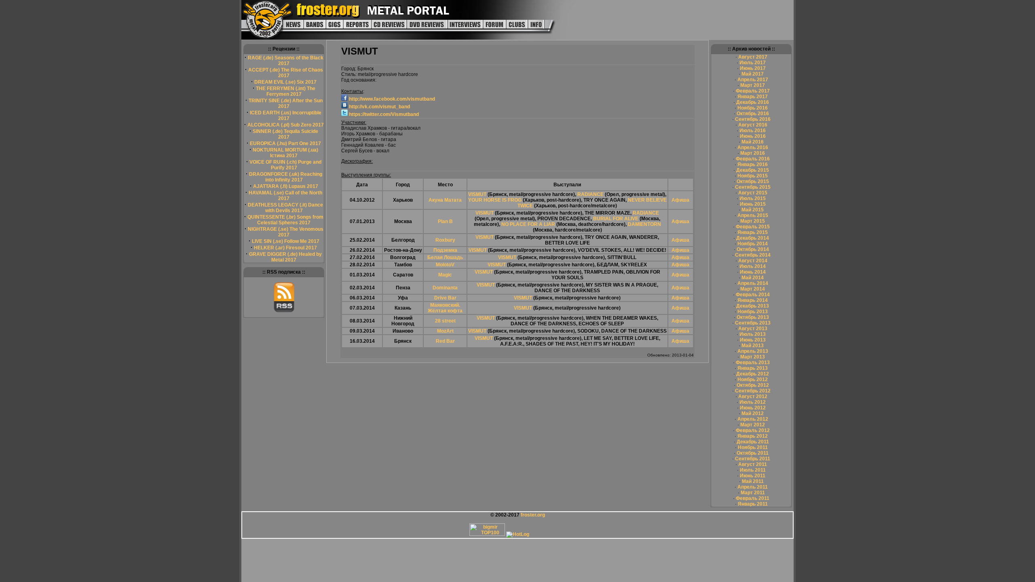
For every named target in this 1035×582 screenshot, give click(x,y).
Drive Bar (445, 298)
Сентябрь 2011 (752, 459)
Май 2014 (752, 277)
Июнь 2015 (753, 204)
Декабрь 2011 (753, 442)
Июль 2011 (753, 470)
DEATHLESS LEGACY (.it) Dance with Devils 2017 (285, 207)
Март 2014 (752, 289)
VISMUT (477, 194)
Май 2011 (753, 481)
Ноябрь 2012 (752, 379)
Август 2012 (752, 396)
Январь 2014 (752, 300)
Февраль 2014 (753, 294)
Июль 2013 (752, 334)
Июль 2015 (752, 198)
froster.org (533, 515)
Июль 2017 (752, 62)
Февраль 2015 (753, 227)
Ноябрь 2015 (752, 176)
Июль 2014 (752, 266)
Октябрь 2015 (753, 181)
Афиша (680, 200)
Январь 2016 (752, 164)
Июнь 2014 (753, 272)
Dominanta (445, 288)
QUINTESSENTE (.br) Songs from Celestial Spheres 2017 (285, 220)
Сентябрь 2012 (753, 391)
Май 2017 (752, 74)
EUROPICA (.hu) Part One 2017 (285, 143)
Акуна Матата (445, 200)
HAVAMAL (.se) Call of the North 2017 (285, 195)
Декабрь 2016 (752, 102)
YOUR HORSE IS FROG (495, 200)
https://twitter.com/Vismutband (383, 114)
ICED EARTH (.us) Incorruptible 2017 (285, 115)
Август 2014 (752, 261)
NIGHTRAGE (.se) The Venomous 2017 (285, 232)
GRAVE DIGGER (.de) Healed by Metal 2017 (285, 257)
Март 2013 (752, 357)
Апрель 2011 (752, 487)
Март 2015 (752, 221)
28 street (445, 321)
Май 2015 (752, 210)
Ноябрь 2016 (752, 108)
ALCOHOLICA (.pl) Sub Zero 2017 (285, 125)
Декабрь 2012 (752, 374)
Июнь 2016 (753, 136)
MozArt (445, 331)
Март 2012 (752, 425)
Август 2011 (752, 464)
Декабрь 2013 (752, 306)
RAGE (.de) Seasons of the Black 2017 (285, 60)
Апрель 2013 (752, 351)
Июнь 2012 (753, 408)
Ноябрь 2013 (752, 311)
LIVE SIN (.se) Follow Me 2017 (285, 241)
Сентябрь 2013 (753, 323)
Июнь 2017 (753, 68)
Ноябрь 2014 (752, 244)
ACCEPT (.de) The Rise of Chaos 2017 (285, 72)
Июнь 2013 (753, 340)
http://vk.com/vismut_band (379, 107)
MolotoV (445, 265)
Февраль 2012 (753, 430)
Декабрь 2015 (752, 170)
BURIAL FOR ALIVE (615, 218)
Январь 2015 (752, 232)
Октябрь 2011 (753, 453)
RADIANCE (590, 194)
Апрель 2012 (752, 419)
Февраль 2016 (753, 159)
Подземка (445, 250)
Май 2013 (752, 345)
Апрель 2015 (752, 215)
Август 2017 (752, 57)
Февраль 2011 (752, 498)
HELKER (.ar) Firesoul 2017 (285, 248)
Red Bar (445, 341)
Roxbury (445, 240)
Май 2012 (752, 413)
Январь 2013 (752, 368)
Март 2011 (753, 493)
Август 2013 (752, 328)
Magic (445, 275)
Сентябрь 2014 (753, 255)
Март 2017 (752, 85)
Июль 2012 (752, 402)
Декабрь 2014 (752, 238)
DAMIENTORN (644, 224)
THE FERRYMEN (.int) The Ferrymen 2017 (285, 91)
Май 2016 (752, 142)
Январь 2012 (752, 436)
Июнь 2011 (752, 476)
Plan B (445, 221)
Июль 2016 (752, 130)
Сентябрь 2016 (753, 119)
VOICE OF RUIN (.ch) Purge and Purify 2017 (285, 165)
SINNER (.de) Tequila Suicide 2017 (285, 134)
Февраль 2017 (753, 91)
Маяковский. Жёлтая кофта (445, 308)
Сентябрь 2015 (753, 187)
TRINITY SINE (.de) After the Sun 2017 (286, 103)
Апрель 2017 (752, 79)
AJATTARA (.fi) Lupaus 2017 (285, 186)
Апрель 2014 (752, 283)
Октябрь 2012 (753, 385)
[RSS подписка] (284, 311)
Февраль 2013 (753, 362)
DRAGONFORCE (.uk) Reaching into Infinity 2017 (285, 177)
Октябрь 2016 (753, 113)
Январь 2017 (752, 96)
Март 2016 (752, 153)
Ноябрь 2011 (753, 447)
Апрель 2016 (752, 147)
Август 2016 (752, 125)
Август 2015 (752, 193)
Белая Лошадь (445, 257)
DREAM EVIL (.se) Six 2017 (285, 82)
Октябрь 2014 (753, 249)
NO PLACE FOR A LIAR (528, 224)
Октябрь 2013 (753, 317)
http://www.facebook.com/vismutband (391, 99)
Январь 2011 (753, 504)
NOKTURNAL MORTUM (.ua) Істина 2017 (285, 152)
